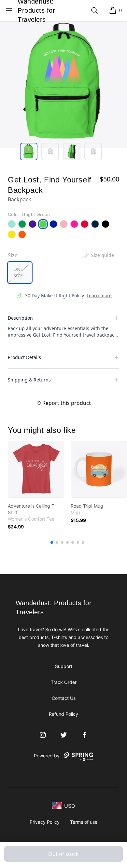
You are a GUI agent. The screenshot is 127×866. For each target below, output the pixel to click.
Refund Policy (63, 714)
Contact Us (64, 698)
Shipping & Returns (29, 380)
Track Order (64, 682)
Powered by (47, 755)
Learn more (99, 295)
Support (63, 666)
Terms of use (83, 822)
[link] (36, 469)
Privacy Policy (45, 822)
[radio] (20, 272)
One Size (18, 272)
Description (20, 318)
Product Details (24, 357)
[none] (98, 255)
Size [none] (13, 255)
